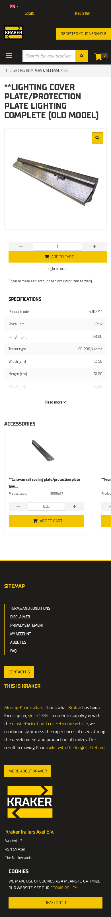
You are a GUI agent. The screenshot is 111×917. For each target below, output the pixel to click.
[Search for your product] (81, 56)
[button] (19, 672)
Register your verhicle (83, 33)
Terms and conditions (30, 608)
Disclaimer (20, 617)
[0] (100, 58)
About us (18, 642)
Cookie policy (63, 888)
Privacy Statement (27, 625)
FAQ (13, 651)
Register (83, 14)
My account (20, 634)
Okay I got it (55, 902)
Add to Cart (51, 521)
